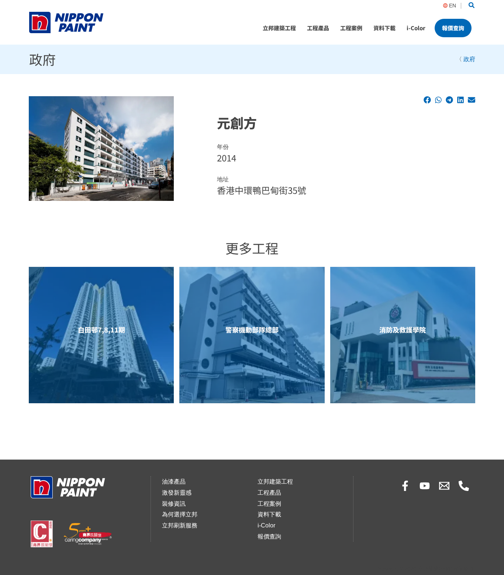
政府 (469, 59)
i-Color (416, 28)
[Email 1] (444, 485)
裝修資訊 (174, 504)
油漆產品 (174, 481)
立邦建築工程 (279, 28)
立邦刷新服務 (179, 525)
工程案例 (351, 28)
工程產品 (318, 28)
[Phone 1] (463, 485)
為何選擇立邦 (179, 514)
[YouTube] (424, 485)
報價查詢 (453, 28)
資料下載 (384, 28)
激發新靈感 (176, 492)
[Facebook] (405, 485)
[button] (472, 5)
